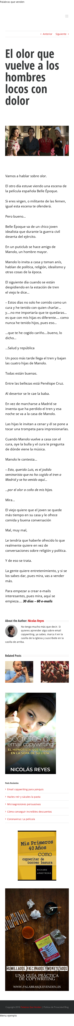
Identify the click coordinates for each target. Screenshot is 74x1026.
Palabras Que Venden (31, 1007)
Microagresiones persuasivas (24, 804)
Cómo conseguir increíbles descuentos (29, 811)
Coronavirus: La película (21, 819)
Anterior (47, 34)
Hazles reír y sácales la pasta (23, 796)
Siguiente (61, 34)
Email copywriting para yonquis (25, 789)
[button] (7, 671)
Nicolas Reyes (36, 621)
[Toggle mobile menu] (67, 16)
